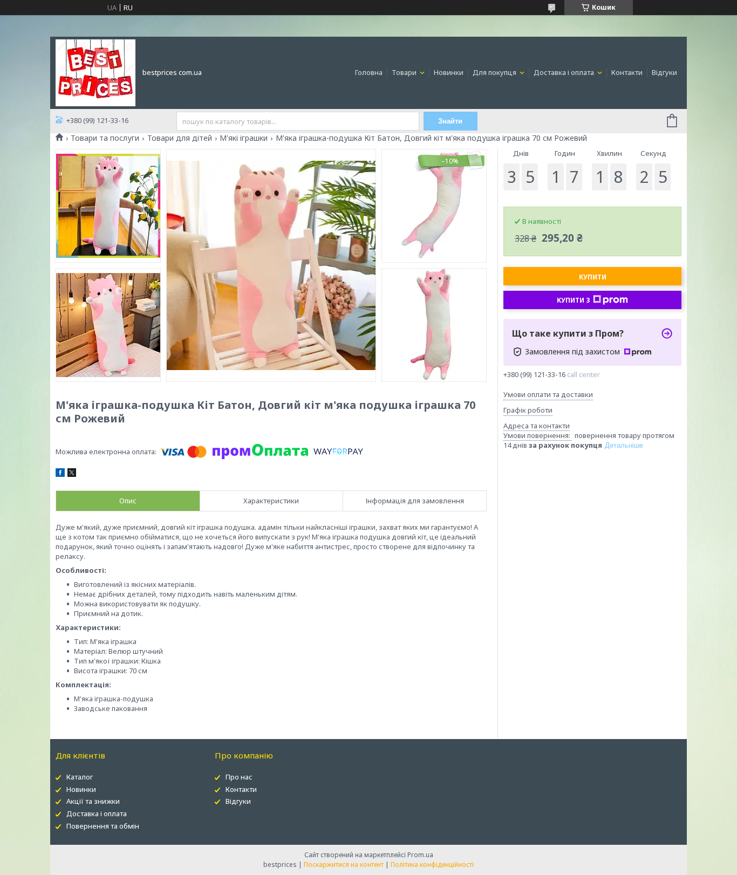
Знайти (450, 121)
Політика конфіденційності (432, 864)
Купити (592, 277)
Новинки (448, 72)
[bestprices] (95, 72)
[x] (71, 474)
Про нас (239, 777)
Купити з (573, 300)
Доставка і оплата (565, 72)
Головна (369, 72)
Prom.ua (420, 854)
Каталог (79, 777)
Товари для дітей (179, 138)
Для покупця (495, 72)
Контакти (627, 72)
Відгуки (664, 72)
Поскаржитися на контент (344, 864)
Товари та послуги (105, 138)
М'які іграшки (244, 138)
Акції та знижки (93, 801)
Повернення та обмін (102, 826)
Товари (405, 72)
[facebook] (60, 474)
